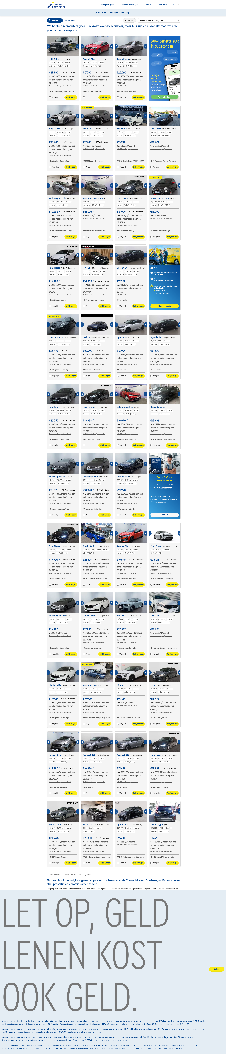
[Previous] (48, 46)
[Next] (77, 46)
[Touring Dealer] (57, 5)
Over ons (162, 5)
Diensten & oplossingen (129, 5)
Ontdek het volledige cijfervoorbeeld (60, 86)
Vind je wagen (107, 5)
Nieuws (148, 5)
